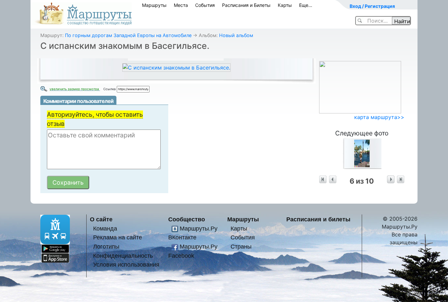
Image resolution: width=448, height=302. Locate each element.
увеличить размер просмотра (75, 89)
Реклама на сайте (117, 237)
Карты (285, 5)
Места (181, 5)
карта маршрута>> (379, 117)
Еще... (305, 5)
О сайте (101, 219)
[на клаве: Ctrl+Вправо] (391, 179)
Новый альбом (236, 35)
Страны (241, 246)
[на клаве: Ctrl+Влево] (332, 179)
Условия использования (126, 264)
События (205, 5)
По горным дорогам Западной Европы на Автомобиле (128, 35)
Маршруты (154, 5)
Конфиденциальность (123, 255)
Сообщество (186, 219)
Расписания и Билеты (246, 5)
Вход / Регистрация (372, 6)
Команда (105, 228)
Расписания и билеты (318, 219)
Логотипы (106, 246)
